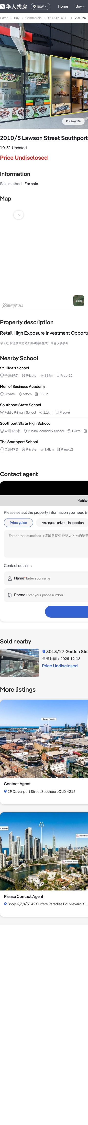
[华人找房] (13, 6)
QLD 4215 (55, 18)
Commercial (33, 18)
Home (63, 6)
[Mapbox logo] (12, 306)
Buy (17, 18)
